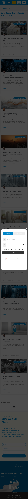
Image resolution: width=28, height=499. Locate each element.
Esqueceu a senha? (20, 249)
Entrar (13, 252)
